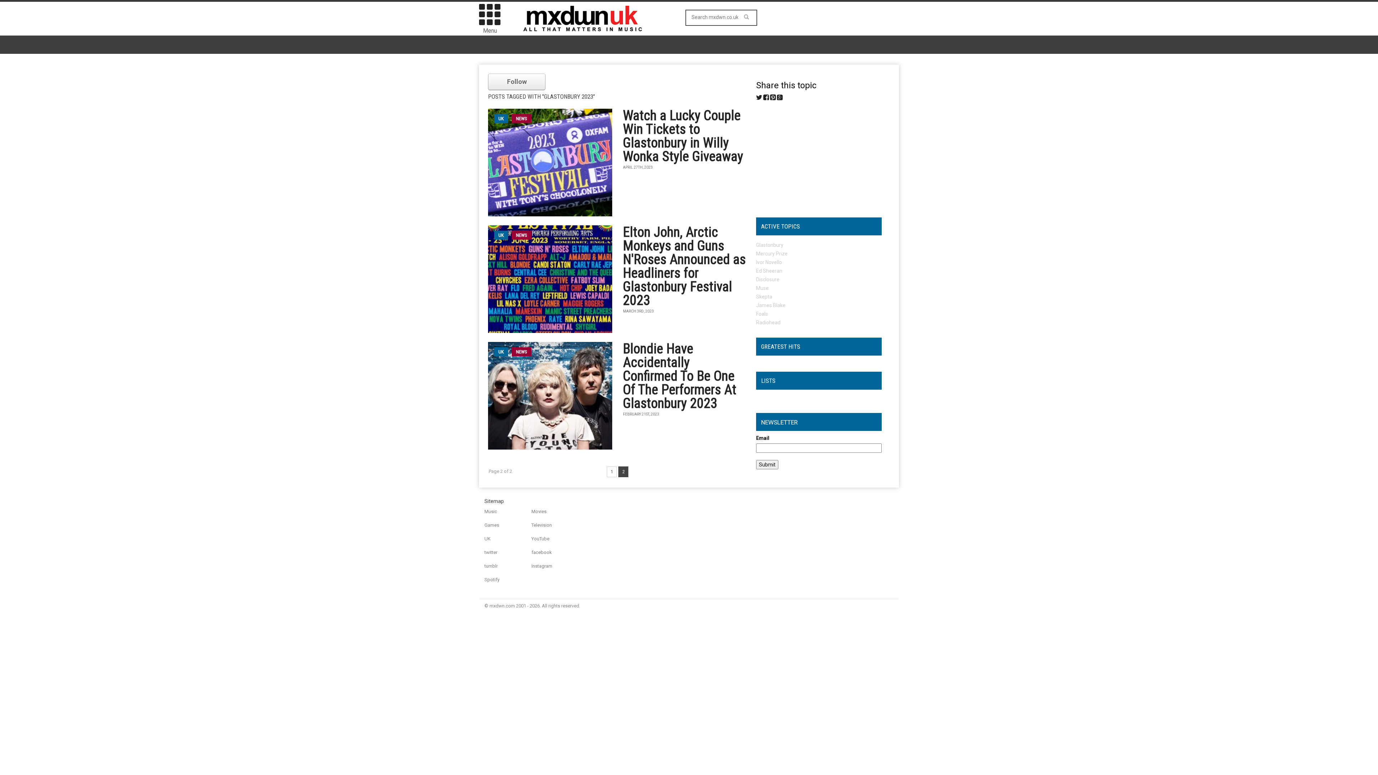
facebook (541, 552)
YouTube (540, 538)
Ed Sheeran (769, 271)
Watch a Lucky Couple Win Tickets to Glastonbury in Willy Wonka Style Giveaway (683, 136)
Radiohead (768, 322)
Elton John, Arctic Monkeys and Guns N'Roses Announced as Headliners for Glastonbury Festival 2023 (684, 266)
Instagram (541, 566)
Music (490, 511)
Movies (539, 511)
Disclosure (767, 279)
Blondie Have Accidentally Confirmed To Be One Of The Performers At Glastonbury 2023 (679, 376)
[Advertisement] (819, 156)
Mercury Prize (772, 254)
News (521, 118)
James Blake (771, 305)
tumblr (491, 566)
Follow (517, 81)
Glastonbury (769, 245)
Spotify (492, 579)
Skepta (764, 297)
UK (487, 538)
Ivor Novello (769, 262)
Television (541, 525)
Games (491, 525)
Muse (762, 288)
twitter (490, 552)
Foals (762, 314)
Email (762, 438)
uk (501, 118)
